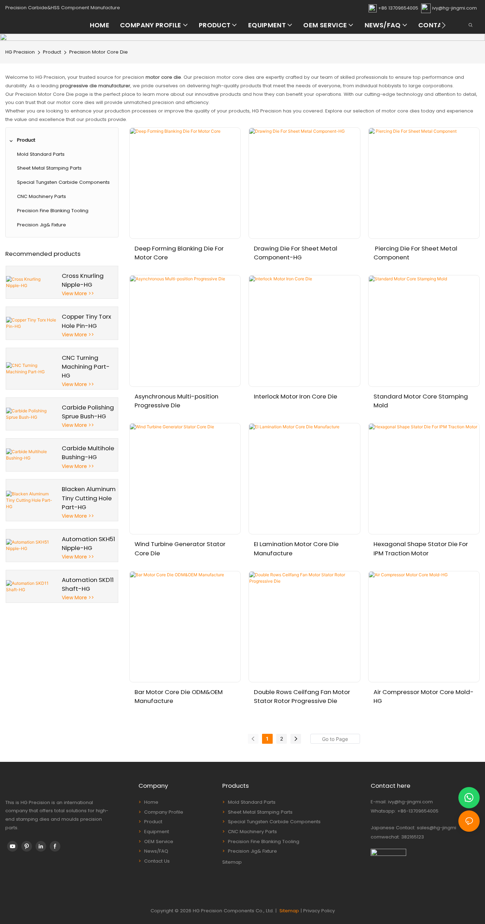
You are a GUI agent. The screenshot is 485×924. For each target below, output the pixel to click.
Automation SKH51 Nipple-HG (88, 543)
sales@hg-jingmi (436, 827)
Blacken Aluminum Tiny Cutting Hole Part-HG (89, 498)
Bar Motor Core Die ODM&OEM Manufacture (179, 696)
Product (52, 52)
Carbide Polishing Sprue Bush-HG (88, 411)
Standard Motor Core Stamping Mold (421, 400)
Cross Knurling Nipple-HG (83, 280)
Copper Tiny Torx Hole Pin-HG (86, 321)
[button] (444, 25)
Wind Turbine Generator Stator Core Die (180, 548)
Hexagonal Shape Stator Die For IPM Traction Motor (421, 548)
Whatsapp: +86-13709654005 (404, 811)
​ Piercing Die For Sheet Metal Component (415, 253)
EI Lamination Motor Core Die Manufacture (296, 548)
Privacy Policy (319, 910)
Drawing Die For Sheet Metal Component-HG (295, 253)
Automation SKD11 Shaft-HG (88, 584)
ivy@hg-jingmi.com (454, 8)
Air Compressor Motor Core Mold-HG (424, 696)
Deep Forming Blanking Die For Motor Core (179, 253)
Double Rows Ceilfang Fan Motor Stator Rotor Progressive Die (302, 696)
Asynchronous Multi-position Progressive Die (176, 400)
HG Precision (20, 52)
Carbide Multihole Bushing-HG (88, 452)
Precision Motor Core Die (98, 52)
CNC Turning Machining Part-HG (86, 366)
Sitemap (232, 862)
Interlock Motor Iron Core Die (295, 396)
